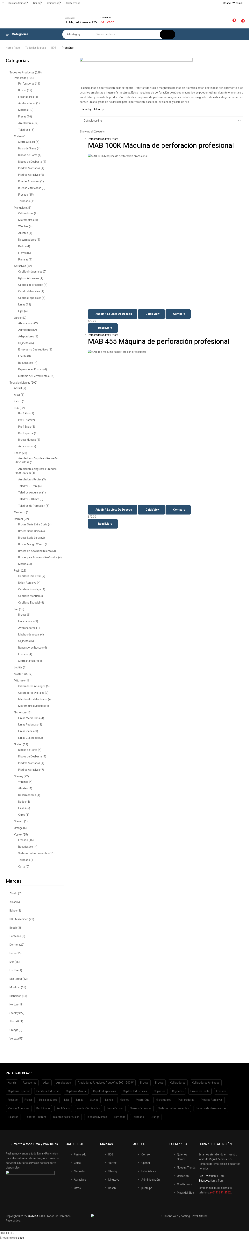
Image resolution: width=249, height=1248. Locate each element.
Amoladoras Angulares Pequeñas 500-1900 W (37, 460)
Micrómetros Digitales (31, 706)
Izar (16, 609)
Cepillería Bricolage (29, 589)
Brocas (22, 90)
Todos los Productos (22, 73)
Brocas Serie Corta (29, 531)
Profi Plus (24, 413)
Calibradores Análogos (32, 686)
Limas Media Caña (29, 718)
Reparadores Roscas (30, 369)
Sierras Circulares (28, 661)
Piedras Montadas (29, 168)
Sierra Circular (26, 142)
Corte (17, 136)
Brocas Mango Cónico (31, 544)
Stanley (18, 776)
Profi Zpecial (25, 433)
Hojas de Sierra (27, 149)
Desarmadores (27, 240)
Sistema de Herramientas (33, 376)
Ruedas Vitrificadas (29, 188)
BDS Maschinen (19, 919)
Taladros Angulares (30, 493)
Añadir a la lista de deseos (114, 314)
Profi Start (111, 139)
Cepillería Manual (28, 596)
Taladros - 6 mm (28, 486)
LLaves (22, 253)
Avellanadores (27, 103)
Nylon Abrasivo (27, 583)
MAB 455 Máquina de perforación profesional (158, 341)
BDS (53, 48)
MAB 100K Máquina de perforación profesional (161, 145)
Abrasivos (20, 266)
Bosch (17, 453)
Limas (21, 305)
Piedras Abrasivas (29, 175)
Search (167, 34)
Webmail (238, 3)
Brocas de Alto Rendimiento (35, 551)
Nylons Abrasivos (28, 278)
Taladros (23, 130)
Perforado (20, 78)
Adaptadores (26, 337)
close (21, 1238)
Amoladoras (25, 123)
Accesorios (25, 446)
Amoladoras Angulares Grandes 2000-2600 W (36, 471)
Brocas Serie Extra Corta (32, 525)
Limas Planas (26, 731)
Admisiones (25, 330)
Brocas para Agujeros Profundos (38, 557)
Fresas (22, 117)
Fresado (23, 195)
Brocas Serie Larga (29, 538)
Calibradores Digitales (31, 693)
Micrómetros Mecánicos (32, 699)
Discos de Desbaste (30, 162)
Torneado (24, 201)
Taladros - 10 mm (28, 499)
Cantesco (19, 512)
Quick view (153, 314)
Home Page (13, 48)
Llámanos (106, 17)
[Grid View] (81, 114)
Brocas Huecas (27, 440)
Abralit (18, 388)
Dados (22, 246)
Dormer (18, 519)
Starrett (19, 821)
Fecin (17, 571)
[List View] (83, 114)
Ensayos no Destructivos (33, 350)
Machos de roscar (29, 635)
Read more (105, 328)
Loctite (22, 356)
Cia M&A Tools (37, 1216)
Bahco (17, 401)
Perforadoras (96, 139)
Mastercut (16, 979)
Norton (18, 744)
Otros (17, 318)
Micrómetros (26, 220)
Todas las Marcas (35, 48)
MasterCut (20, 674)
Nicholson (20, 712)
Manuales (20, 208)
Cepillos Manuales (29, 291)
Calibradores (25, 213)
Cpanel (227, 3)
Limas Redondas (28, 725)
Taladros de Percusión (31, 506)
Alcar (17, 395)
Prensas (23, 260)
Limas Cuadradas (28, 738)
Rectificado (25, 363)
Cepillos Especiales (29, 298)
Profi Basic (24, 427)
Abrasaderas (26, 323)
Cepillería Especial (29, 603)
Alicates (23, 233)
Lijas (21, 311)
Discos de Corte (27, 155)
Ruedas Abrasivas (29, 181)
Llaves (22, 808)
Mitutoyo (19, 681)
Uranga (18, 828)
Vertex (18, 835)
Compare (179, 314)
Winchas (23, 226)
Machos (23, 110)
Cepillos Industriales (30, 272)
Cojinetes (24, 343)
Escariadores (26, 97)
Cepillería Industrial (29, 576)
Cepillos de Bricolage (30, 285)
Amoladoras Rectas (30, 479)
